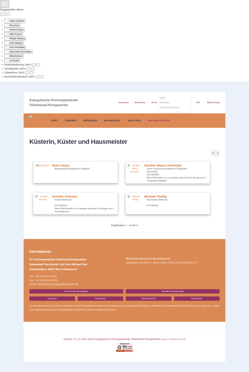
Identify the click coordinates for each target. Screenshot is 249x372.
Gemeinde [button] (71, 120)
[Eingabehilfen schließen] (8, 14)
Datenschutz (140, 102)
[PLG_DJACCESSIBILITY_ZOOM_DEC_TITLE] (34, 64)
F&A (198, 102)
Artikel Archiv (196, 298)
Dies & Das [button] (134, 120)
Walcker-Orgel (213, 102)
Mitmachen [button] (90, 120)
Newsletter (164, 102)
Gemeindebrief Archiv (169, 107)
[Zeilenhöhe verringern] (27, 72)
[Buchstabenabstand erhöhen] (42, 76)
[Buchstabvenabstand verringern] (37, 76)
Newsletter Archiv (148, 298)
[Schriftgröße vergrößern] (33, 68)
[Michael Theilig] (135, 202)
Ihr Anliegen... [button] (112, 120)
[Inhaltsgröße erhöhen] (38, 64)
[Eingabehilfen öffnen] (4, 4)
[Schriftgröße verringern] (28, 68)
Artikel (162, 97)
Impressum (124, 102)
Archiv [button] (154, 102)
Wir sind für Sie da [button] (159, 120)
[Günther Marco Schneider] (135, 171)
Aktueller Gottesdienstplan (173, 291)
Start (54, 120)
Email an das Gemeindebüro (76, 291)
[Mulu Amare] (42, 171)
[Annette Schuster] (42, 202)
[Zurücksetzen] (2, 14)
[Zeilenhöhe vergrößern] (31, 72)
